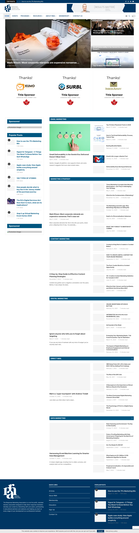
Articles (51, 491)
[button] (18, 1)
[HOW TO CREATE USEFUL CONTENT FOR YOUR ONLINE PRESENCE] (98, 258)
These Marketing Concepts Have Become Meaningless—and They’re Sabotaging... (108, 32)
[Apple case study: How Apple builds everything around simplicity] (11, 166)
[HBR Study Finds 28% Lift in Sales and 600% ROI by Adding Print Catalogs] (98, 367)
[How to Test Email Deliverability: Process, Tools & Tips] (98, 138)
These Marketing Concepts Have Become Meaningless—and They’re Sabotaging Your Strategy (119, 186)
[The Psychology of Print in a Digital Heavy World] (98, 409)
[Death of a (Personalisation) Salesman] (98, 219)
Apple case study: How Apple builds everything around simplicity (29, 167)
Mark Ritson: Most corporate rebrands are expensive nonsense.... (43, 62)
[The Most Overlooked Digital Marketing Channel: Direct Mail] (98, 398)
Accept (100, 531)
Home (7, 16)
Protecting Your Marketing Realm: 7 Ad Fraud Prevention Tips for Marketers (118, 336)
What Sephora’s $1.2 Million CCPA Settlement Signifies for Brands (117, 456)
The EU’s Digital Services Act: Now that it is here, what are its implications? (29, 202)
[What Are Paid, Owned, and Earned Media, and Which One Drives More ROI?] (98, 289)
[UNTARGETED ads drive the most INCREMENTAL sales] (98, 317)
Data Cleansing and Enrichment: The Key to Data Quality (119, 424)
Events (15, 16)
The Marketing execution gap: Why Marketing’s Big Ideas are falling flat (117, 206)
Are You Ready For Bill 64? (114, 445)
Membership (64, 16)
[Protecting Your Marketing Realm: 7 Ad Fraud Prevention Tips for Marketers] (98, 338)
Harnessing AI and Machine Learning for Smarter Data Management (69, 454)
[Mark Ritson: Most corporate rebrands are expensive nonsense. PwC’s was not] (48, 43)
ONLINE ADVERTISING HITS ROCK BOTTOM (117, 305)
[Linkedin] (130, 1)
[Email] (133, 1)
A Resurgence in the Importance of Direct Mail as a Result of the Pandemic (119, 386)
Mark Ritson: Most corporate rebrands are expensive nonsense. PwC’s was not (66, 215)
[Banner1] (24, 127)
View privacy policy (112, 531)
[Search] (129, 16)
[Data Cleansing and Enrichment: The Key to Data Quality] (98, 426)
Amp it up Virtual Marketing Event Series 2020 (28, 214)
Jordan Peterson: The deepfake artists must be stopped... (40, 1)
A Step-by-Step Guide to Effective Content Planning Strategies (67, 275)
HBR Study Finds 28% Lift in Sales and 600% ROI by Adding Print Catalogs (118, 365)
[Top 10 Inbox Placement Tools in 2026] (112, 60)
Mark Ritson (12, 65)
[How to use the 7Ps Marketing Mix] (11, 142)
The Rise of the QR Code (114, 374)
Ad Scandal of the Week (113, 325)
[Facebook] (125, 1)
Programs (25, 16)
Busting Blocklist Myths (114, 146)
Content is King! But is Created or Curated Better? (119, 245)
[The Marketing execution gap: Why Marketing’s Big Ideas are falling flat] (98, 208)
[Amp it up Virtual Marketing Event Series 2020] (11, 214)
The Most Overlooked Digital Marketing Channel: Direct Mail (119, 396)
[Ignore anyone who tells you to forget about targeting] (69, 316)
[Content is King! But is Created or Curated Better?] (98, 247)
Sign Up (52, 510)
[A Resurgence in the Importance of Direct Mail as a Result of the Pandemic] (98, 388)
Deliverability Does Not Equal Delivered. (119, 166)
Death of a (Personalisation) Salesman (118, 216)
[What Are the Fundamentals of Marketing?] (98, 198)
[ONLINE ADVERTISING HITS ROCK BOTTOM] (98, 307)
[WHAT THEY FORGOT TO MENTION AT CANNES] (98, 229)
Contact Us (77, 16)
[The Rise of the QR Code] (98, 377)
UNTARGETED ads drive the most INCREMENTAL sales (116, 315)
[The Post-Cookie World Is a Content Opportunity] (98, 268)
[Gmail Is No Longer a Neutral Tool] (98, 159)
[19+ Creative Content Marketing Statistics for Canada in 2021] (98, 278)
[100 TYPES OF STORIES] (11, 179)
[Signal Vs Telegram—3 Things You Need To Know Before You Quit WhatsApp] (11, 153)
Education (52, 505)
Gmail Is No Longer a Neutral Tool (117, 156)
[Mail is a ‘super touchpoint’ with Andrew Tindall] (69, 376)
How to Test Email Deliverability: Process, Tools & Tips (119, 136)
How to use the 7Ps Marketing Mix (29, 142)
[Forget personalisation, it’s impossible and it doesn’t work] (98, 468)
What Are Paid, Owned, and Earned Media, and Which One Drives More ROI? (119, 287)
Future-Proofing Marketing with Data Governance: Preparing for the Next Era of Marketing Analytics (119, 436)
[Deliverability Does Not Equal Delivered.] (98, 169)
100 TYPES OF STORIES (26, 178)
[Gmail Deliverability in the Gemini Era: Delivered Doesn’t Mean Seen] (112, 44)
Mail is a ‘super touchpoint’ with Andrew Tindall (68, 394)
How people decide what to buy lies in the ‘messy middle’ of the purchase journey (29, 189)
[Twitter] (128, 1)
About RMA (50, 16)
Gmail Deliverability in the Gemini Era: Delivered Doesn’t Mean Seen (69, 155)
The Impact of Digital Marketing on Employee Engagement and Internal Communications (117, 347)
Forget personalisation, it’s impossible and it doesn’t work (120, 467)
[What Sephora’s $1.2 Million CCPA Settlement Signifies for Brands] (98, 458)
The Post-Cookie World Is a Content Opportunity (118, 266)
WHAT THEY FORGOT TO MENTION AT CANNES (118, 227)
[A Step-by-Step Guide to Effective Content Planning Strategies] (69, 257)
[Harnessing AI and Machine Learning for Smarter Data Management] (69, 436)
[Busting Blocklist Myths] (98, 148)
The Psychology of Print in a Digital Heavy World (119, 407)
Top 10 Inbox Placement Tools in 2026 (107, 65)
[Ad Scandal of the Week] (98, 328)
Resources (37, 16)
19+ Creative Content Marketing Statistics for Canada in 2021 (119, 277)
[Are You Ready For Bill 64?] (98, 448)
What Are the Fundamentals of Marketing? (120, 195)
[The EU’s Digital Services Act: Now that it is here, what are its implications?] (11, 201)
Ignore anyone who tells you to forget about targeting (67, 335)
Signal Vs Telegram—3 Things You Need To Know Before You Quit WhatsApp (29, 154)
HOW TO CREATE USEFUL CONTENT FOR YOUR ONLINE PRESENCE (119, 256)
